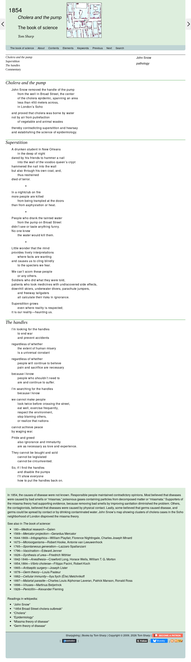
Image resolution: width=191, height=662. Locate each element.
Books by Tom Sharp (94, 635)
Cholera (19, 613)
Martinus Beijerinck (49, 585)
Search (120, 48)
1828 (16, 555)
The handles (13, 65)
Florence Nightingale (86, 538)
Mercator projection (35, 533)
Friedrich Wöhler (60, 555)
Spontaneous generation (39, 546)
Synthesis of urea (34, 555)
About (41, 48)
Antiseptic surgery (35, 568)
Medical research (32, 529)
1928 (16, 589)
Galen (51, 529)
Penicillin (29, 589)
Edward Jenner (52, 550)
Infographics (39, 538)
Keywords (83, 48)
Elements (68, 48)
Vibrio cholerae (41, 563)
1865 (16, 568)
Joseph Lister (59, 568)
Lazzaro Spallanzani (72, 546)
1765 (16, 546)
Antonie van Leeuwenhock (84, 542)
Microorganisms (33, 542)
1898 (16, 585)
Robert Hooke (56, 542)
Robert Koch (81, 563)
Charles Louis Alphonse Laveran (70, 580)
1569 (16, 533)
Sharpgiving (73, 635)
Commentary (13, 69)
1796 (16, 550)
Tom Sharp (143, 635)
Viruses (28, 585)
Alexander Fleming (50, 589)
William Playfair (60, 538)
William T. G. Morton (102, 559)
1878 (16, 572)
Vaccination (31, 550)
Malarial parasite (34, 580)
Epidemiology (23, 617)
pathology (142, 63)
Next (109, 48)
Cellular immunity (34, 576)
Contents (53, 48)
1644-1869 (20, 538)
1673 (16, 542)
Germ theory (31, 572)
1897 (16, 580)
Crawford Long (58, 559)
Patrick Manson (103, 580)
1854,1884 (20, 563)
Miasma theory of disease (31, 621)
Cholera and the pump (19, 57)
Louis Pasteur (51, 572)
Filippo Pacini (63, 563)
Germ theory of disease (29, 626)
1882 (16, 576)
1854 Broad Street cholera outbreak (37, 608)
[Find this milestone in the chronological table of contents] (84, 41)
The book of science (22, 48)
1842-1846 (20, 559)
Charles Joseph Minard (116, 538)
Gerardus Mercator (63, 533)
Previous (98, 48)
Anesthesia (38, 559)
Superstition (13, 61)
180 (15, 529)
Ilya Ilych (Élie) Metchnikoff (67, 576)
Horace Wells (79, 559)
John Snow (143, 57)
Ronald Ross (123, 580)
